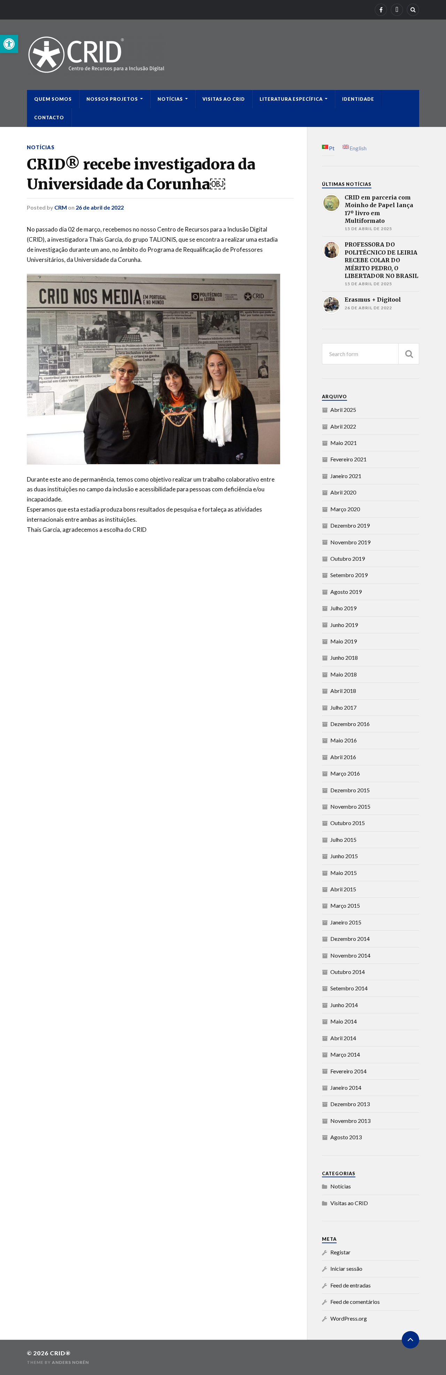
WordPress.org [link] (348, 1318)
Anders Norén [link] (70, 1362)
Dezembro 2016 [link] (350, 723)
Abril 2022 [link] (343, 426)
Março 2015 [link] (345, 905)
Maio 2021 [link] (343, 442)
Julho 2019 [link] (343, 608)
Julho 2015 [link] (343, 839)
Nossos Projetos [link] (112, 99)
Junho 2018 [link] (344, 657)
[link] (9, 44)
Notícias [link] (170, 99)
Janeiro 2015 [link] (345, 922)
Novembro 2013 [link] (350, 1120)
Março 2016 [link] (345, 773)
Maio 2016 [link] (343, 740)
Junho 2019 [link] (344, 624)
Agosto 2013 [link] (346, 1137)
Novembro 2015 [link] (350, 806)
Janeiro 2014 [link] (345, 1087)
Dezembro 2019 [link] (350, 525)
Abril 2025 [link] (343, 409)
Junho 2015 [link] (344, 856)
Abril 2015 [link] (343, 889)
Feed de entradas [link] (350, 1285)
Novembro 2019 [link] (350, 542)
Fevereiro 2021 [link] (348, 459)
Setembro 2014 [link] (349, 988)
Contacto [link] (49, 117)
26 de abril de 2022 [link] (100, 207)
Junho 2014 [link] (344, 1005)
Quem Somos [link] (53, 99)
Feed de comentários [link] (355, 1301)
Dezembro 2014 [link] (350, 938)
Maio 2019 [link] (343, 641)
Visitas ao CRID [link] (223, 99)
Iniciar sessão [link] (346, 1268)
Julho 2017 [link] (343, 707)
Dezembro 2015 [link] (350, 790)
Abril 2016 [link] (343, 757)
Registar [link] (340, 1252)
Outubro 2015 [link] (347, 822)
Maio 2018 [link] (343, 674)
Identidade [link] (358, 99)
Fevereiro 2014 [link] (348, 1071)
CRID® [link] (60, 1353)
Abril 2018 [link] (343, 690)
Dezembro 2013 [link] (350, 1104)
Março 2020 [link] (345, 509)
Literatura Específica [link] (291, 99)
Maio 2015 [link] (343, 872)
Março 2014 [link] (345, 1054)
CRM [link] (60, 207)
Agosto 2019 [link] (346, 591)
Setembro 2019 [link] (349, 575)
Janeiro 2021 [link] (345, 476)
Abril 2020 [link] (343, 492)
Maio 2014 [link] (343, 1021)
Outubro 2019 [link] (347, 558)
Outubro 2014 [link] (347, 971)
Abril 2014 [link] (343, 1038)
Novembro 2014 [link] (350, 955)
